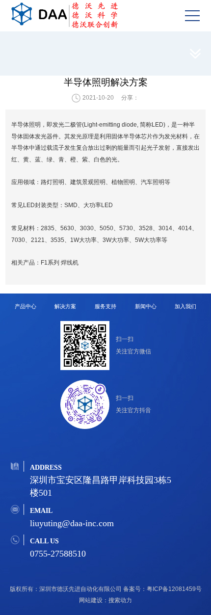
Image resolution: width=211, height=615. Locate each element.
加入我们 (185, 306)
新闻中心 (146, 306)
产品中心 (25, 306)
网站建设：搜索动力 (105, 600)
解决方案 (65, 306)
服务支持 (105, 306)
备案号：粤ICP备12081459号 (162, 589)
